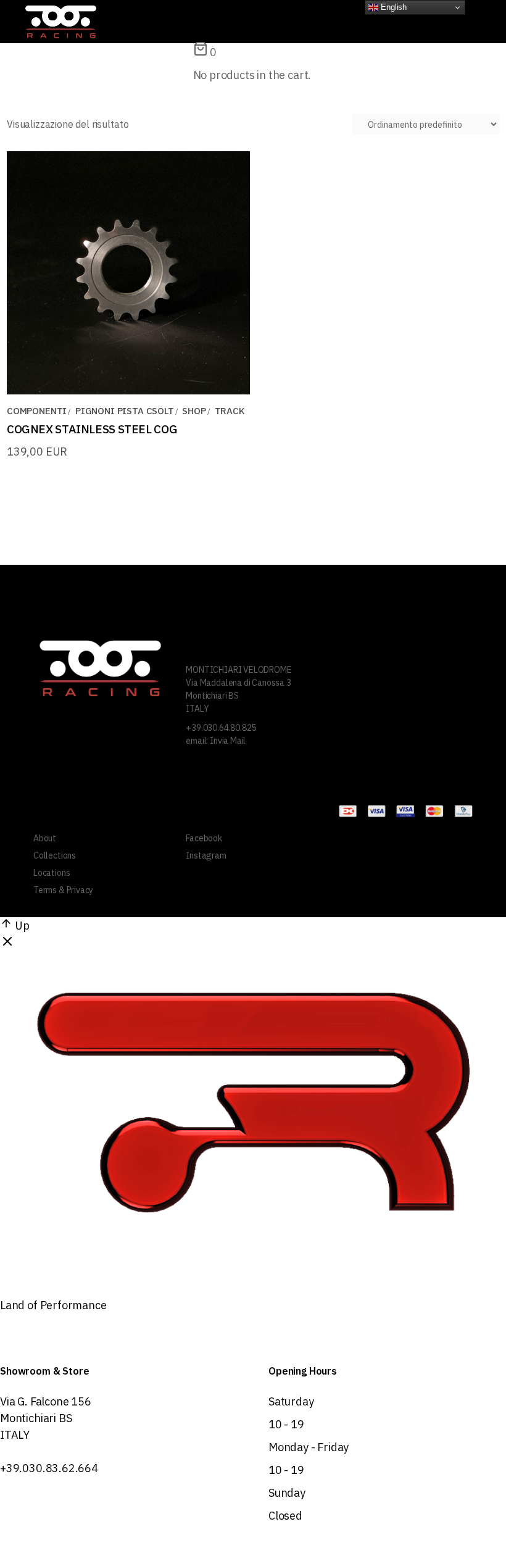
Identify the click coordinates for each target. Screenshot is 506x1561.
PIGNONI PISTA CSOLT (124, 411)
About (44, 838)
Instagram (206, 855)
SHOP (193, 411)
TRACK (230, 411)
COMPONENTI (37, 411)
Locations (51, 872)
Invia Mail (228, 740)
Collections (54, 855)
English (392, 7)
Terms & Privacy (63, 890)
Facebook (204, 838)
